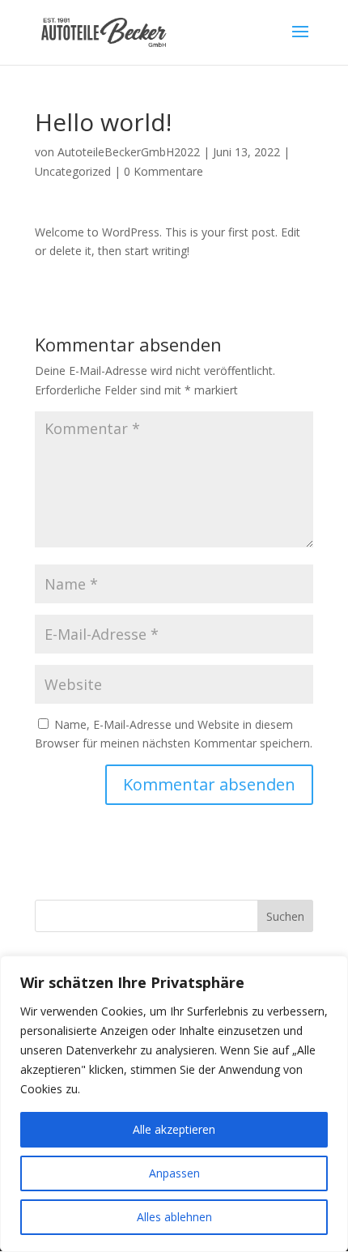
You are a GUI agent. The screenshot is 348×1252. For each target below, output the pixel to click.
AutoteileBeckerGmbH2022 (128, 152)
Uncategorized (73, 171)
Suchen (285, 916)
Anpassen (174, 1173)
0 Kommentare (163, 171)
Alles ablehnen (174, 1216)
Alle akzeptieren (174, 1129)
